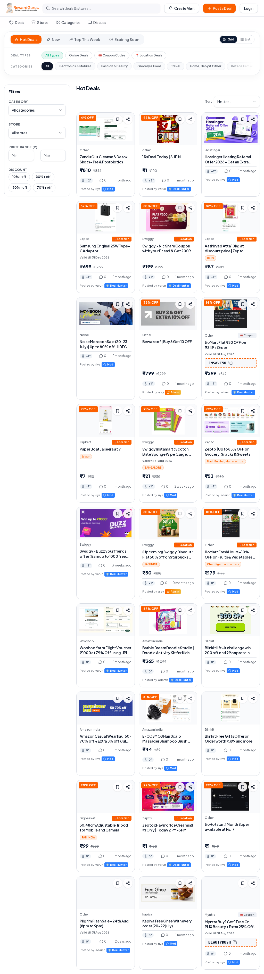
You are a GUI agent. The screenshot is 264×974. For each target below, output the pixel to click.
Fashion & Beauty (114, 66)
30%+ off (43, 177)
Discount (18, 170)
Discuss (99, 22)
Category (18, 102)
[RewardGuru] (22, 8)
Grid (231, 39)
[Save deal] (117, 119)
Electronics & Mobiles (75, 66)
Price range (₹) (23, 147)
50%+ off (19, 187)
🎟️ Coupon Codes (112, 55)
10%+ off (19, 177)
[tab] (26, 39)
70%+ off (44, 187)
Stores (42, 22)
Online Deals (78, 55)
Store (14, 124)
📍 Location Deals (148, 55)
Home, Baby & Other (205, 66)
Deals (19, 22)
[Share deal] (128, 119)
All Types (52, 55)
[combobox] (37, 110)
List (248, 39)
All (47, 66)
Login (248, 8)
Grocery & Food (149, 66)
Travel (175, 66)
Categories (70, 22)
